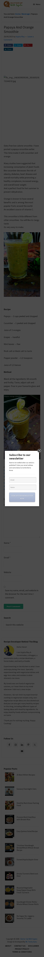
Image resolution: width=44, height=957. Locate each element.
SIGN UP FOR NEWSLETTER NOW (22, 497)
